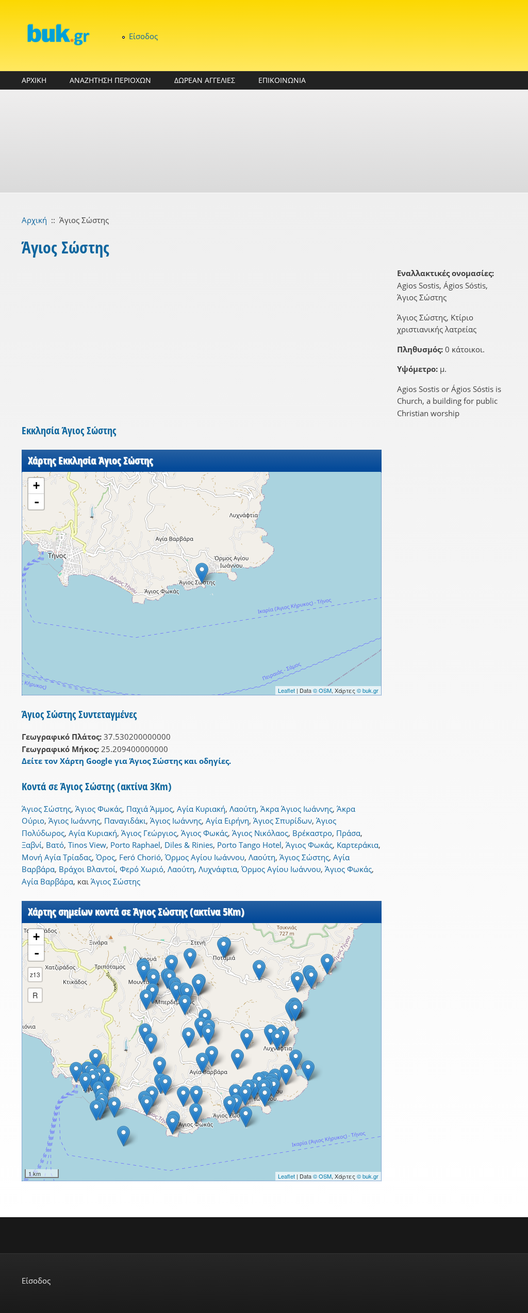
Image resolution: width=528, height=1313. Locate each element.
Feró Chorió (140, 857)
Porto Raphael (135, 845)
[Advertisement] (264, 141)
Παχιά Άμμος (149, 809)
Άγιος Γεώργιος (149, 833)
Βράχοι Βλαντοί (87, 869)
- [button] (36, 501)
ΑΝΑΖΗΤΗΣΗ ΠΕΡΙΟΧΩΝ (110, 80)
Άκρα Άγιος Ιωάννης (296, 809)
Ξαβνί (32, 845)
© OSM (322, 690)
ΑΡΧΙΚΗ (34, 80)
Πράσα (348, 833)
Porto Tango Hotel (249, 845)
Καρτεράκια (357, 845)
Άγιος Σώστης (46, 809)
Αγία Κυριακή (201, 809)
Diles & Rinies (188, 845)
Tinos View (87, 845)
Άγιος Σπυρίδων (282, 820)
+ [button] (36, 485)
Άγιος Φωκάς (98, 809)
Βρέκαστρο (312, 833)
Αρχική (34, 220)
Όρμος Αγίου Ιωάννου (204, 857)
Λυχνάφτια (218, 869)
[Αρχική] (58, 34)
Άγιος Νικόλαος (260, 833)
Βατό (55, 845)
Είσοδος (143, 36)
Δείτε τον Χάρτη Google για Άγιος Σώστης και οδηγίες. (126, 761)
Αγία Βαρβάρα (47, 881)
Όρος (105, 857)
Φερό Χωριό (141, 869)
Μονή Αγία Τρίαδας (57, 857)
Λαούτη (242, 809)
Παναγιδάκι (125, 820)
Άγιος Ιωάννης (74, 820)
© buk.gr (367, 690)
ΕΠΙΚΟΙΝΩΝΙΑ (282, 80)
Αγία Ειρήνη (227, 820)
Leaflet (286, 690)
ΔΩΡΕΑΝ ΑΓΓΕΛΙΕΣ (204, 80)
